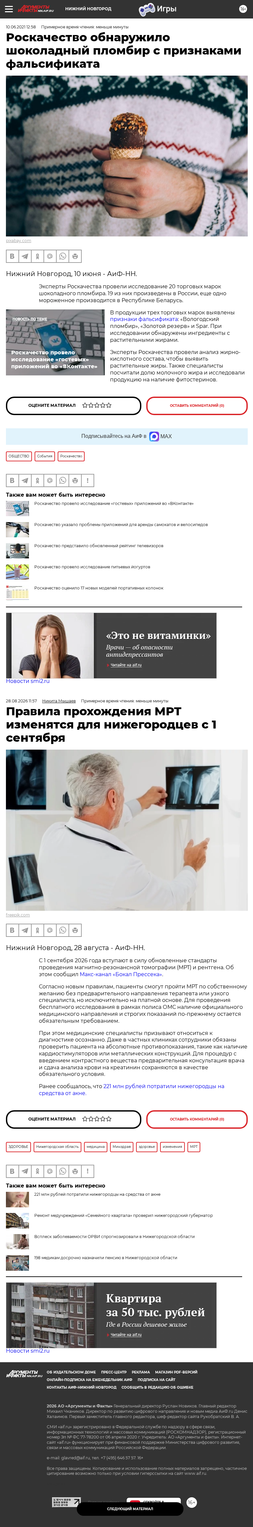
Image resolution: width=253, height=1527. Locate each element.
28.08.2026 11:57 (21, 700)
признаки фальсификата (144, 319)
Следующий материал (130, 1509)
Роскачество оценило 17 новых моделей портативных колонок (98, 588)
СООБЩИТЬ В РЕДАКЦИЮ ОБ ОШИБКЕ (157, 1387)
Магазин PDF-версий (176, 1372)
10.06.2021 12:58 (21, 26)
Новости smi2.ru (28, 681)
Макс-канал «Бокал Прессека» (121, 974)
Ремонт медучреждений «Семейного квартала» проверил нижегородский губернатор (123, 1215)
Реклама (141, 1372)
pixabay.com (18, 240)
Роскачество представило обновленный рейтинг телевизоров (98, 545)
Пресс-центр (113, 1372)
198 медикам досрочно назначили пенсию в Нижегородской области (105, 1257)
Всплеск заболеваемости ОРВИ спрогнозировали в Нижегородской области (114, 1236)
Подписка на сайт (156, 1380)
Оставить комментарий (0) (197, 406)
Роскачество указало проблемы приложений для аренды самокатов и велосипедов (121, 524)
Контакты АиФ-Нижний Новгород (81, 1387)
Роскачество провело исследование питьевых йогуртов (92, 566)
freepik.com (18, 914)
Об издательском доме (71, 1372)
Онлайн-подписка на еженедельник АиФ (89, 1380)
